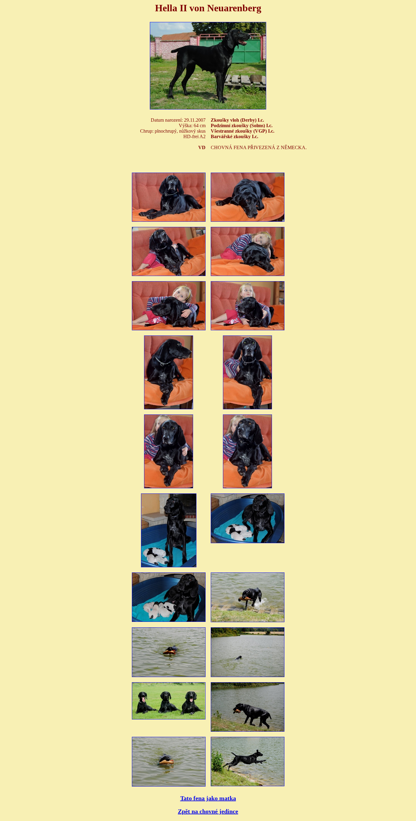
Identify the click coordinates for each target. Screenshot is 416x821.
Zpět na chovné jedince (208, 811)
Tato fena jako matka (208, 798)
